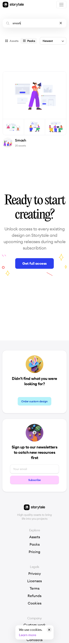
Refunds (34, 596)
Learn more (27, 635)
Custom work (35, 625)
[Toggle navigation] (61, 4)
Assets (34, 537)
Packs (35, 544)
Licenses (34, 581)
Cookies (34, 603)
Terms (34, 588)
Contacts (34, 640)
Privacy (34, 574)
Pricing (34, 552)
